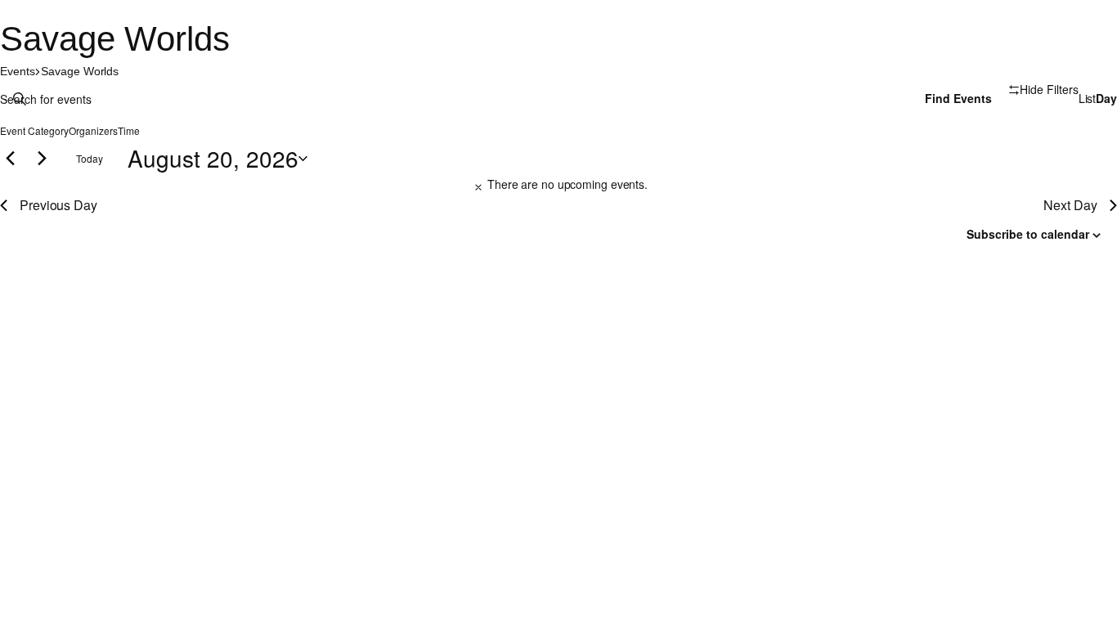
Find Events (958, 98)
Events (17, 71)
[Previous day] (10, 158)
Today (89, 158)
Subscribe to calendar (1028, 234)
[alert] (558, 185)
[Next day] (42, 158)
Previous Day (58, 204)
